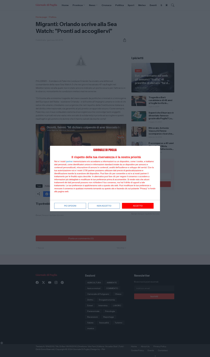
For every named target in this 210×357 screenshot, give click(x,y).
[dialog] (105, 178)
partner (69, 161)
